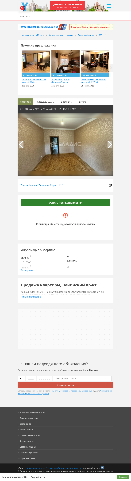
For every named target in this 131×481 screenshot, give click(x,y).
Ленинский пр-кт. (48, 185)
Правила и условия (28, 452)
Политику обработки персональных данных (71, 390)
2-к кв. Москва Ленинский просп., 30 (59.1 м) (34, 80)
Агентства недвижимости (32, 412)
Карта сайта (25, 423)
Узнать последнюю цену (65, 202)
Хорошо (123, 477)
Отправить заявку (65, 385)
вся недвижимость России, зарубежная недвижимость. (54, 468)
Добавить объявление (67, 6)
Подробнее (37, 477)
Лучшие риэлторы (28, 418)
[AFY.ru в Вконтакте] (102, 467)
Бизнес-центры (27, 441)
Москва (33, 185)
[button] (111, 68)
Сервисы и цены (27, 446)
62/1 (61, 185)
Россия (24, 185)
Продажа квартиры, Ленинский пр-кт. (60, 80)
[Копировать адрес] (110, 185)
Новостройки (26, 429)
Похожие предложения (38, 45)
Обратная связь (27, 458)
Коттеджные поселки (29, 435)
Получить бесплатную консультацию (90, 27)
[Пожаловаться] (81, 109)
